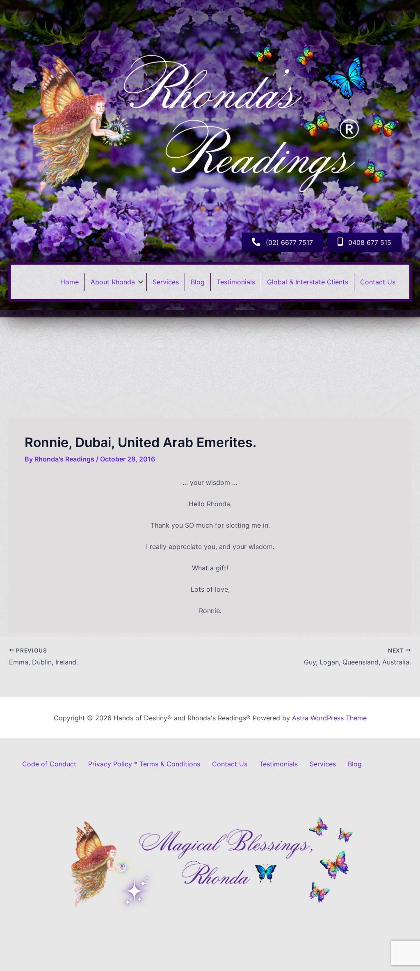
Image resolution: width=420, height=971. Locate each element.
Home (69, 282)
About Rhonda (113, 282)
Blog (198, 282)
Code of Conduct (49, 764)
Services (166, 282)
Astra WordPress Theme (329, 718)
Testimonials (236, 282)
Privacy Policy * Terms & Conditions (144, 764)
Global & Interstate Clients (307, 282)
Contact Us (377, 282)
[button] (140, 282)
